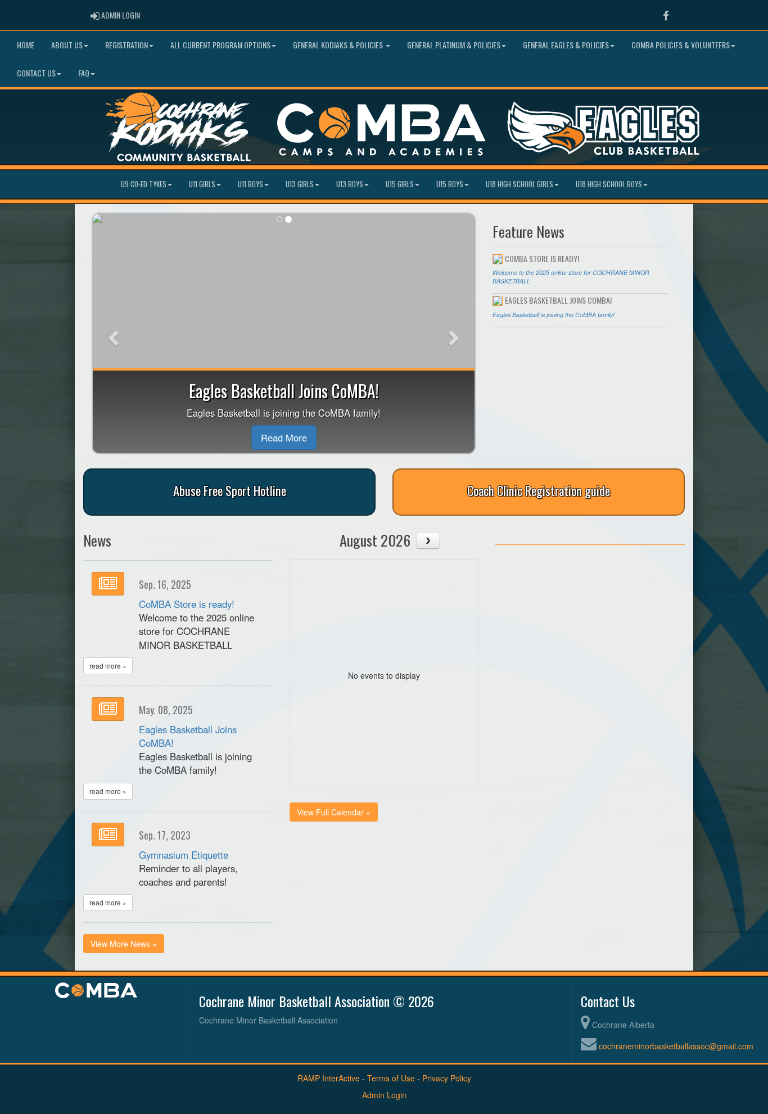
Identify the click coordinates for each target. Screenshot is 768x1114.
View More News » (124, 943)
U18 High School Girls (519, 184)
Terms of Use (391, 1078)
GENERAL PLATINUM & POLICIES (453, 45)
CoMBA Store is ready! (186, 604)
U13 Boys (349, 184)
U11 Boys (250, 184)
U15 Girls (400, 184)
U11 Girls (202, 184)
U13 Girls (300, 184)
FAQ (83, 73)
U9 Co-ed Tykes (143, 184)
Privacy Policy (446, 1078)
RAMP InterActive (328, 1078)
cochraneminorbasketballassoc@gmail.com (676, 1046)
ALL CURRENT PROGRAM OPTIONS (220, 45)
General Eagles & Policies (566, 45)
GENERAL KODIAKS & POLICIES (339, 45)
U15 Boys (449, 184)
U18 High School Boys (609, 184)
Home (25, 45)
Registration (126, 45)
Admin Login (384, 1095)
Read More (284, 437)
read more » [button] (108, 665)
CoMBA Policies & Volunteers (680, 45)
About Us (67, 45)
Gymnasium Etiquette (183, 855)
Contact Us (36, 73)
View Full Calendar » (334, 812)
